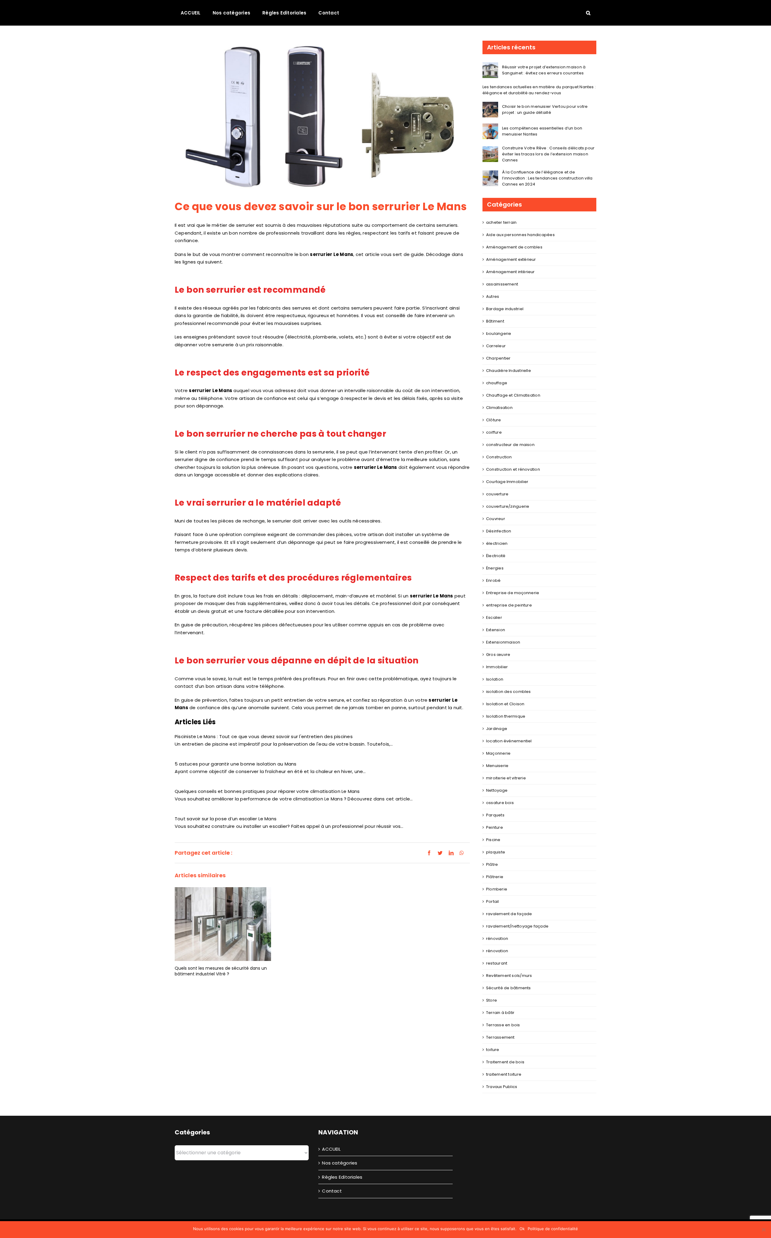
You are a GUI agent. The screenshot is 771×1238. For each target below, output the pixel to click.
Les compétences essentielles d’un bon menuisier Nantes (542, 131)
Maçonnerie (498, 753)
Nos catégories (339, 1163)
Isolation (494, 679)
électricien (496, 543)
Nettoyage (496, 790)
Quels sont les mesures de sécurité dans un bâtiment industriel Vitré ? (221, 971)
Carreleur (496, 346)
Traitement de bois (505, 1062)
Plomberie (496, 889)
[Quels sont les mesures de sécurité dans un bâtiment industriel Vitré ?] (223, 923)
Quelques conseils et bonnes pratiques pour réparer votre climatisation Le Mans (267, 791)
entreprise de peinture (509, 605)
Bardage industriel (504, 309)
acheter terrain (501, 222)
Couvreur (495, 519)
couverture (497, 494)
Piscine (493, 840)
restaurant (496, 963)
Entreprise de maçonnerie (512, 593)
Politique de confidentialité (553, 1228)
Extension (495, 630)
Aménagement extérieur (511, 259)
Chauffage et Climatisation (513, 395)
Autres (492, 296)
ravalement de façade (509, 914)
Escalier (494, 617)
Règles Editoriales (342, 1177)
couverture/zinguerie (507, 506)
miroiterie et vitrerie (506, 778)
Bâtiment (495, 321)
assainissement (502, 284)
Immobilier (497, 667)
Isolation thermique (505, 716)
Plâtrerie (494, 877)
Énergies (495, 568)
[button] (588, 12)
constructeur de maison (510, 444)
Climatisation (499, 407)
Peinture (494, 827)
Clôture (493, 420)
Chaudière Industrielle (508, 370)
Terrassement (500, 1037)
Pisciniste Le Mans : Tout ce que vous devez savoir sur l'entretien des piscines (264, 736)
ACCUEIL (331, 1149)
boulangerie (498, 333)
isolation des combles (508, 691)
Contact (332, 1191)
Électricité (495, 556)
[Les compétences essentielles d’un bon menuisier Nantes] (490, 127)
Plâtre (492, 864)
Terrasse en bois (503, 1025)
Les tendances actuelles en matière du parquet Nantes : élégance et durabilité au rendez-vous (539, 90)
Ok (522, 1228)
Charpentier (498, 358)
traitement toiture (503, 1074)
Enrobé (493, 580)
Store (491, 1000)
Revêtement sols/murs (509, 975)
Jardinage (496, 728)
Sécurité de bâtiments (508, 988)
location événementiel (509, 741)
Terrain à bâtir (500, 1012)
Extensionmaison (503, 642)
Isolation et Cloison (505, 704)
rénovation (497, 938)
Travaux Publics (501, 1087)
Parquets (495, 815)
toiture (492, 1049)
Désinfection (498, 531)
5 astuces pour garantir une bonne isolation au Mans (235, 764)
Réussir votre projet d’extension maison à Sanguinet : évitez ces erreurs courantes (543, 70)
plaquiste (495, 852)
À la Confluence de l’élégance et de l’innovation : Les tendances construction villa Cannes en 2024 (547, 178)
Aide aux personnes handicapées (520, 235)
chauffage (496, 383)
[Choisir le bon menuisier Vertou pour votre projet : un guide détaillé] (490, 105)
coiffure (494, 432)
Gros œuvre (498, 654)
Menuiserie (497, 766)
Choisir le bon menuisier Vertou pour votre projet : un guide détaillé (545, 109)
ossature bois (500, 803)
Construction (499, 457)
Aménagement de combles (514, 247)
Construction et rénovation (513, 469)
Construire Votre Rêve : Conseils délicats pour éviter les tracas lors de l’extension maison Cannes (548, 154)
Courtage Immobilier (507, 482)
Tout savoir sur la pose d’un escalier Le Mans (225, 818)
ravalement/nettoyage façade (517, 926)
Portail (492, 901)
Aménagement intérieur (510, 272)
